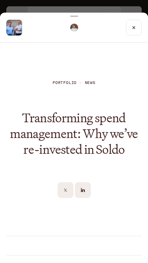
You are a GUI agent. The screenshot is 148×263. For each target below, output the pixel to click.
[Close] (134, 27)
